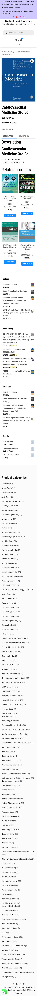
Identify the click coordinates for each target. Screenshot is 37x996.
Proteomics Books (8, 910)
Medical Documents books (11, 799)
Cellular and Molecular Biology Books (15, 590)
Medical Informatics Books (11, 807)
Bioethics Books (7, 541)
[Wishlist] (18, 40)
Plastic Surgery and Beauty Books (14, 774)
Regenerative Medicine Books (13, 919)
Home (4, 52)
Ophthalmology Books (10, 765)
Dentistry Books (7, 716)
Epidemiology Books (9, 621)
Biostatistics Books (8, 568)
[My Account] (16, 40)
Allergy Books (7, 488)
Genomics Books (8, 656)
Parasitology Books (9, 872)
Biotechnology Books (9, 572)
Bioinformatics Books (9, 545)
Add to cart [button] (9, 215)
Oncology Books (8, 847)
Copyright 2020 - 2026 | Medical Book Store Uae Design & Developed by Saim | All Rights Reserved (18, 990)
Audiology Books (8, 523)
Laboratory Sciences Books (12, 704)
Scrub (4, 932)
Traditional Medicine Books (11, 955)
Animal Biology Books (10, 515)
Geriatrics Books (8, 660)
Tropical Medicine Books (11, 959)
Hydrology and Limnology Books (13, 678)
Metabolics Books (8, 812)
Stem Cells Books (8, 941)
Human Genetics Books (10, 674)
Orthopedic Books (8, 769)
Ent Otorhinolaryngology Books (13, 734)
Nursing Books (7, 838)
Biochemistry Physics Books (12, 537)
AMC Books (6, 497)
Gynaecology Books (9, 665)
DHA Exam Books (8, 598)
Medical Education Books (11, 803)
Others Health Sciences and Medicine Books (18, 852)
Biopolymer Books (8, 563)
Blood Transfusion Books (11, 576)
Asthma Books (7, 519)
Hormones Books (8, 756)
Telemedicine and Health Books (13, 946)
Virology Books (7, 977)
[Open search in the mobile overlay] (18, 32)
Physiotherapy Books (9, 890)
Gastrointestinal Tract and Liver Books (15, 743)
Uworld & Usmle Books (10, 968)
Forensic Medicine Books (11, 647)
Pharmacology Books (9, 881)
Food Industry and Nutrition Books (14, 643)
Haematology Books (9, 747)
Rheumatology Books (9, 928)
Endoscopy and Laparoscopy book (14, 729)
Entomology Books (8, 616)
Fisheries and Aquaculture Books (14, 638)
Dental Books (6, 594)
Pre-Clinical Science (9, 903)
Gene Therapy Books (9, 651)
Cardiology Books (13, 52)
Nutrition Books (7, 843)
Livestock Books (7, 709)
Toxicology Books (8, 950)
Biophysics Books (8, 559)
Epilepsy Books (7, 625)
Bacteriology (6, 528)
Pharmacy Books (8, 885)
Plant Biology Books (9, 899)
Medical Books (7, 713)
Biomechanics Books (9, 550)
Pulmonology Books (9, 915)
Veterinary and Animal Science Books (15, 972)
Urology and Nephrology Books (13, 963)
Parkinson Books (8, 877)
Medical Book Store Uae (18, 21)
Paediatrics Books (8, 868)
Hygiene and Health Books (11, 682)
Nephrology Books (8, 829)
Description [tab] (8, 136)
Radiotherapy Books (9, 785)
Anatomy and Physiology (11, 501)
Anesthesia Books (8, 510)
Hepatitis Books (7, 752)
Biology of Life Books (9, 906)
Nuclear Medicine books (10, 781)
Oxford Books (6, 863)
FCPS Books (6, 634)
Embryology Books (8, 607)
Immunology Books (9, 691)
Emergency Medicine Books (12, 725)
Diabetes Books (7, 603)
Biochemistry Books (9, 532)
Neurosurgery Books (9, 760)
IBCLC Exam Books (9, 687)
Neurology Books (8, 834)
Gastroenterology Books (10, 738)
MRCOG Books (7, 821)
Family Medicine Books (10, 629)
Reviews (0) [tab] (24, 136)
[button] (32, 61)
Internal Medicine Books (10, 700)
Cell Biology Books (9, 585)
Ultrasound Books (8, 794)
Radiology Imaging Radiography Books (16, 778)
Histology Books (7, 669)
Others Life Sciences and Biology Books (16, 859)
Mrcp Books (6, 825)
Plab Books (6, 894)
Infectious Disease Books (11, 696)
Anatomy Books (7, 506)
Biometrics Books (8, 554)
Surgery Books (7, 790)
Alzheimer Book (7, 492)
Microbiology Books (9, 816)
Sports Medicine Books (10, 937)
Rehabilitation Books (9, 924)
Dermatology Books (9, 721)
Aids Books (6, 484)
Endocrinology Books (9, 612)
